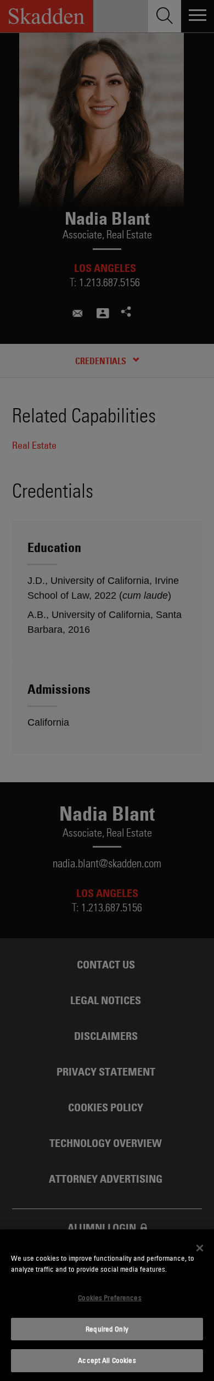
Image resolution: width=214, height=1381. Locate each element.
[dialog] (107, 1305)
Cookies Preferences (109, 1297)
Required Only (107, 1328)
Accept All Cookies (107, 1360)
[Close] (199, 1248)
